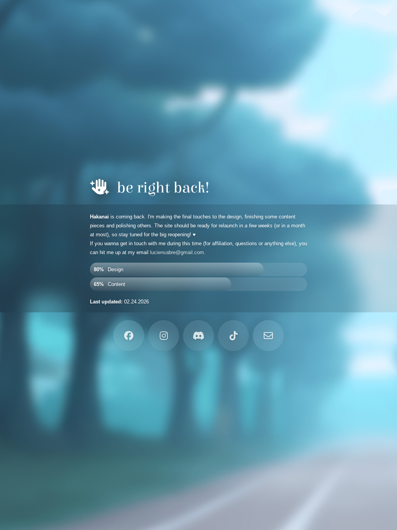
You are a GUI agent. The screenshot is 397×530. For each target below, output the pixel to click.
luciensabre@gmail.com (177, 252)
